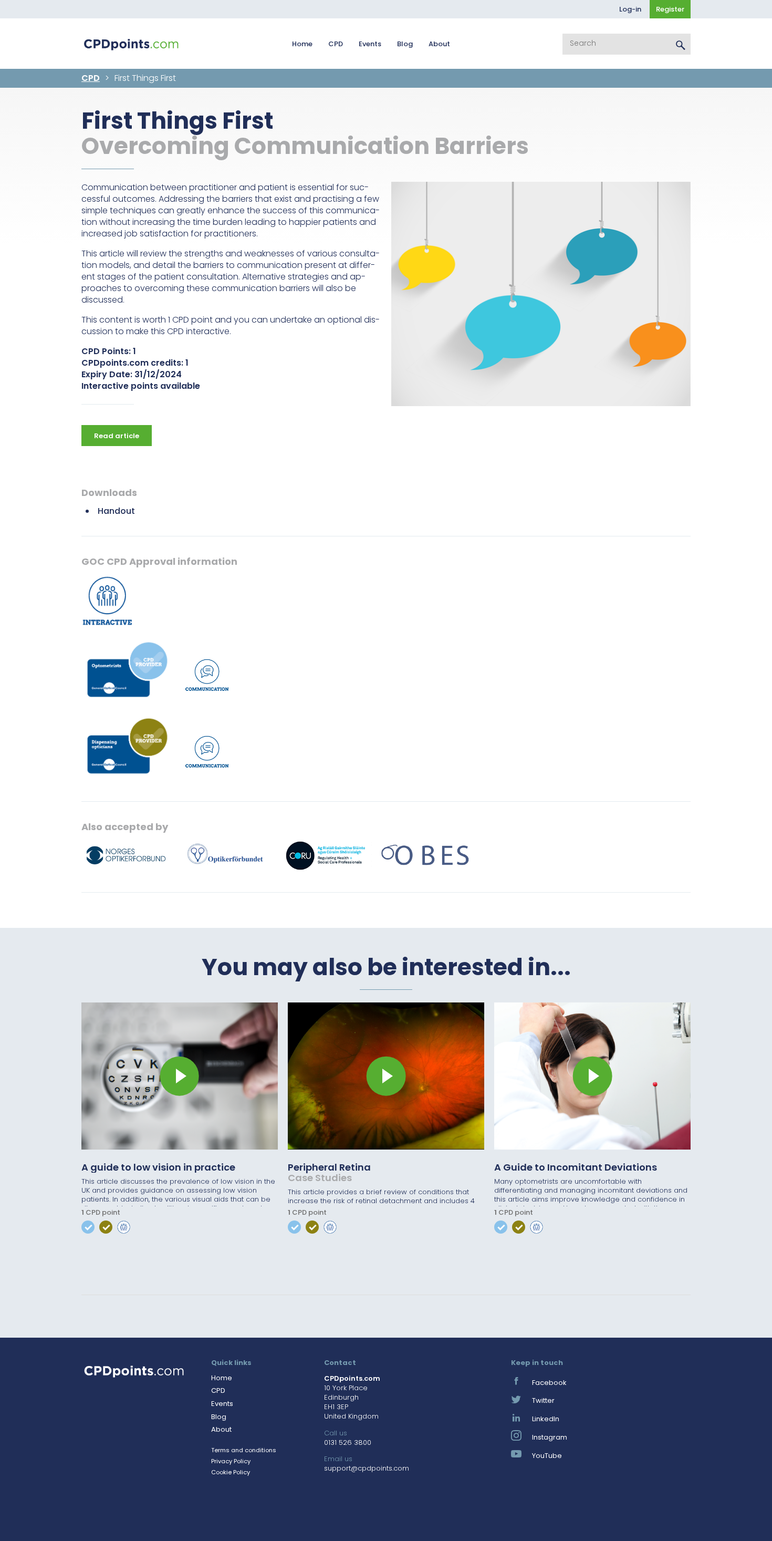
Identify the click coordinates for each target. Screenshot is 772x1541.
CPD (335, 44)
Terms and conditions (243, 1450)
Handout (116, 511)
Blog (405, 44)
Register (670, 9)
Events (370, 44)
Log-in (630, 9)
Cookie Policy (230, 1472)
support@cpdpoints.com (366, 1468)
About (439, 44)
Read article (116, 436)
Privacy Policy (231, 1461)
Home (302, 44)
